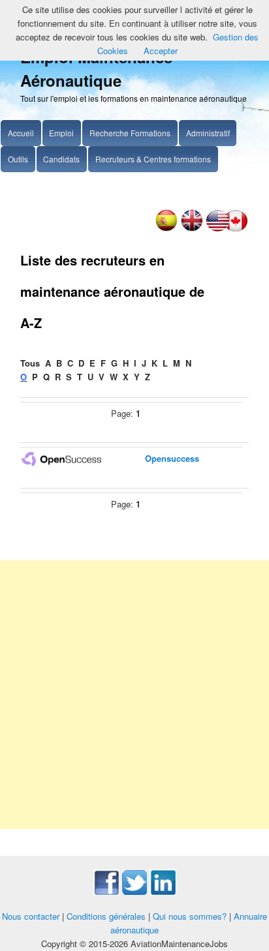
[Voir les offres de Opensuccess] (61, 458)
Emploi (61, 132)
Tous (30, 363)
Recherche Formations (129, 132)
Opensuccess (172, 458)
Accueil (21, 132)
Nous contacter (30, 916)
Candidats (61, 158)
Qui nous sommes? (190, 916)
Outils (18, 158)
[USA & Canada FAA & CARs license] (227, 228)
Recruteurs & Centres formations (153, 158)
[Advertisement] (134, 694)
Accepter (161, 50)
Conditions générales (106, 916)
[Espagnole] (166, 228)
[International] (191, 228)
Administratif (208, 132)
